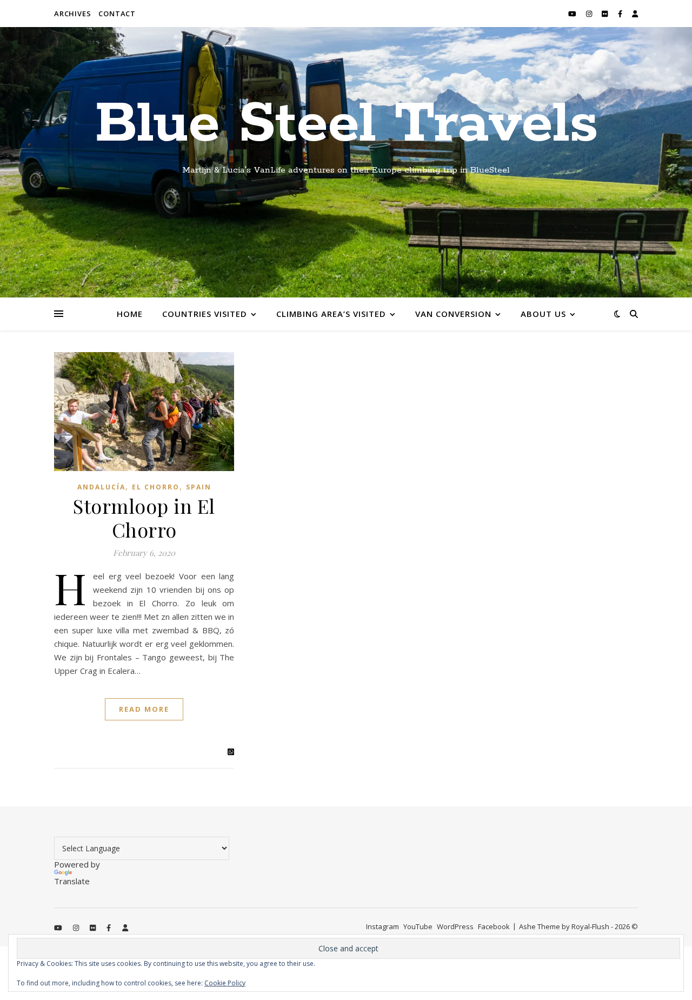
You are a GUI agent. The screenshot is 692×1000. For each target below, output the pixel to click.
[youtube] (573, 13)
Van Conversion (453, 313)
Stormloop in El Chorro (144, 517)
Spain (198, 487)
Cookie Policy (224, 983)
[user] (635, 13)
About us (543, 313)
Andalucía (101, 487)
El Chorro (155, 487)
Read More (144, 709)
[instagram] (590, 13)
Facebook (494, 926)
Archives (72, 13)
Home (130, 313)
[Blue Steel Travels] (346, 162)
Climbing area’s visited (331, 313)
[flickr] (605, 13)
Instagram (382, 926)
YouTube (417, 926)
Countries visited (204, 313)
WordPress (455, 926)
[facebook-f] (621, 13)
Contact (117, 13)
